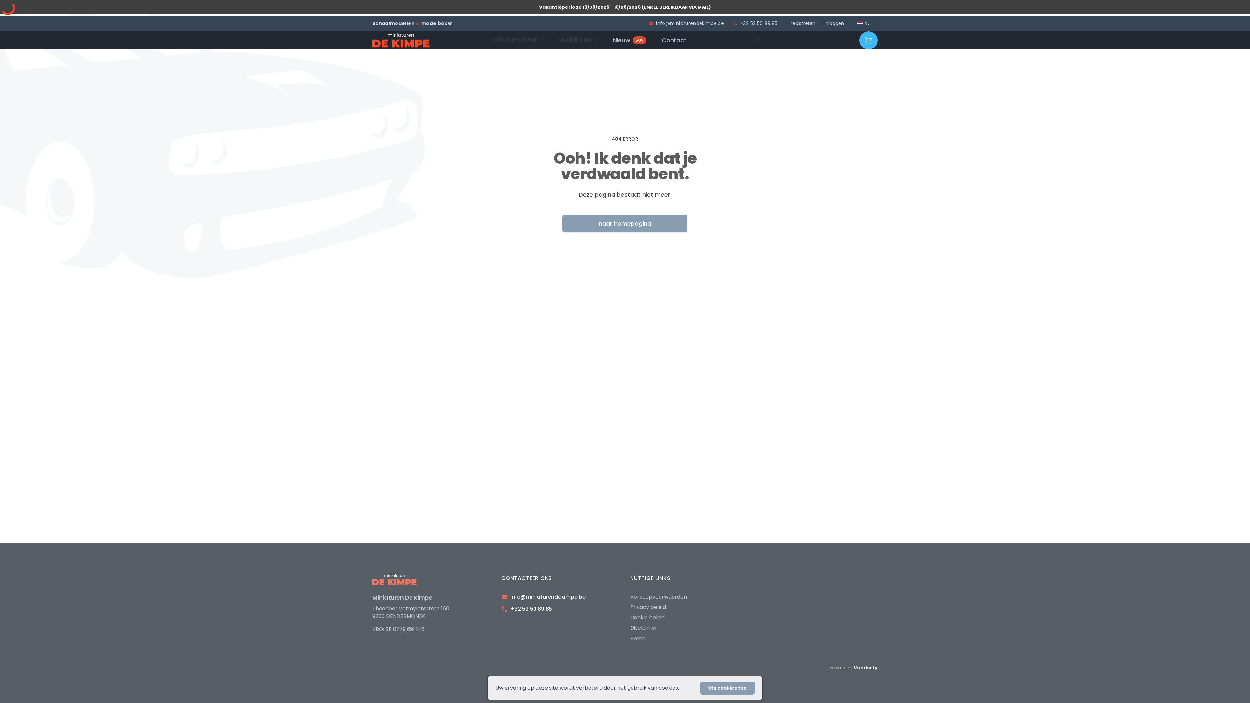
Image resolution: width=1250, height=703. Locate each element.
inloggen (834, 23)
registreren (803, 23)
